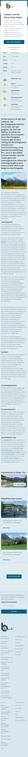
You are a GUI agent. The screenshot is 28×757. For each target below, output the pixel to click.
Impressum (14, 49)
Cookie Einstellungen (14, 47)
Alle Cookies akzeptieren (14, 42)
